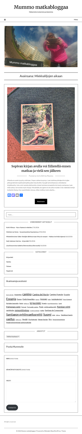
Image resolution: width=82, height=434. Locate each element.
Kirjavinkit (9, 257)
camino (27, 294)
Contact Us (12, 407)
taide (53, 315)
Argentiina (18, 295)
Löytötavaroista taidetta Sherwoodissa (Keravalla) (23, 245)
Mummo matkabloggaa (41, 7)
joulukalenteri (57, 299)
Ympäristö (9, 271)
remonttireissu (22, 310)
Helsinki (43, 299)
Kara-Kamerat (67, 299)
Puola (41, 307)
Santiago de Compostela (54, 310)
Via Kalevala (32, 319)
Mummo (50, 176)
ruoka (42, 310)
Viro (50, 319)
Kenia (21, 303)
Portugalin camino (32, 307)
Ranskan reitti (63, 306)
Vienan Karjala (43, 319)
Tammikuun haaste (66, 315)
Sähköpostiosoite (18, 369)
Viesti (8, 381)
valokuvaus (18, 319)
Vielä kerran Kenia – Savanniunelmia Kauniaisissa (22, 232)
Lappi (60, 303)
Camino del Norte (40, 294)
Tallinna (58, 315)
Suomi (47, 314)
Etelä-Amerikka (28, 299)
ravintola (10, 310)
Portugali (23, 307)
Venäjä (25, 319)
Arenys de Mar (10, 294)
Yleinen (8, 266)
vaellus (10, 319)
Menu (76, 19)
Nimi (12, 358)
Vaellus (8, 262)
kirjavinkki (35, 303)
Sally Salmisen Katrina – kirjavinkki (17, 241)
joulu (49, 299)
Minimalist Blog (49, 431)
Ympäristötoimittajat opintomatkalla (18, 322)
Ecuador (67, 295)
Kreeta (44, 303)
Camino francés (56, 294)
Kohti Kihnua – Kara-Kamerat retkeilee (19, 227)
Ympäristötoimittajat (58, 319)
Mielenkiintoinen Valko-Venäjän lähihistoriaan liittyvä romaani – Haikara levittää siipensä (35, 236)
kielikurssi (26, 303)
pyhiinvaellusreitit (50, 307)
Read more (41, 201)
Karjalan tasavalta (12, 303)
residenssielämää (34, 310)
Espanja (11, 299)
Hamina (37, 299)
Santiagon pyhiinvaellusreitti (24, 314)
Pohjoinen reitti (13, 307)
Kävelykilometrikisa (52, 303)
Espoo (19, 299)
